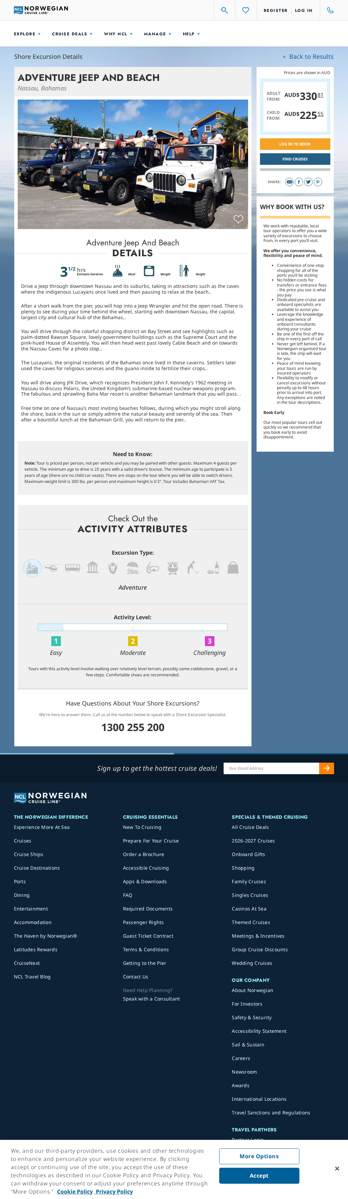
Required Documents (148, 908)
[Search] (225, 10)
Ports (20, 881)
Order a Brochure (143, 854)
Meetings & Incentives (258, 936)
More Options (259, 1156)
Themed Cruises (251, 922)
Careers (241, 1058)
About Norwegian (252, 990)
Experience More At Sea (42, 827)
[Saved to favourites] (238, 219)
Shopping (243, 868)
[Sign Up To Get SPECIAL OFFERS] (326, 768)
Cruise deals (69, 34)
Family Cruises (249, 881)
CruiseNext (27, 963)
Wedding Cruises (252, 963)
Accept (259, 1175)
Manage (155, 34)
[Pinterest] (318, 182)
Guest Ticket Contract (148, 936)
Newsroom (244, 1071)
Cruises (23, 840)
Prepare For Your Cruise (151, 840)
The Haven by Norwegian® (45, 936)
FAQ (128, 895)
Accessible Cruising (146, 868)
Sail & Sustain (248, 1044)
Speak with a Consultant (151, 998)
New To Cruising (142, 827)
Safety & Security (252, 1017)
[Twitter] (308, 182)
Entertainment (31, 908)
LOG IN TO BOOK (295, 143)
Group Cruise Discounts (260, 949)
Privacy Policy (113, 1191)
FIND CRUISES (295, 158)
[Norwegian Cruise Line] (41, 10)
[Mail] (289, 182)
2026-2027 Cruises (253, 840)
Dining (22, 895)
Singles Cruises (250, 895)
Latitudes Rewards (35, 949)
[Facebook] (299, 182)
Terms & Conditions (146, 949)
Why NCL (115, 34)
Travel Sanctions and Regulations (271, 1112)
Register (276, 10)
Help (189, 34)
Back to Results (311, 56)
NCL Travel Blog (32, 976)
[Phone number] (327, 10)
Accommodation (33, 922)
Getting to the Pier (145, 963)
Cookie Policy (75, 1191)
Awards (240, 1085)
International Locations (259, 1099)
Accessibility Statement (259, 1031)
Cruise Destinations (37, 868)
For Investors (247, 1004)
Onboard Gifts (248, 854)
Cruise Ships (29, 854)
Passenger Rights (143, 922)
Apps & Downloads (145, 881)
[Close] (337, 1168)
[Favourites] (246, 10)
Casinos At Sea (249, 908)
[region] (174, 1169)
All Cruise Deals (250, 827)
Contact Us (136, 976)
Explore (25, 34)
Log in (304, 10)
